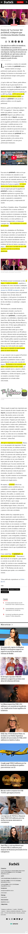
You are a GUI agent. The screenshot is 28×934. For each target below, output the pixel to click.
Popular (5, 599)
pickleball (5, 592)
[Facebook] (12, 41)
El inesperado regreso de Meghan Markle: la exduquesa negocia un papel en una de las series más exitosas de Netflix (12, 650)
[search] (26, 2)
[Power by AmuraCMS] (14, 923)
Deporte (4, 589)
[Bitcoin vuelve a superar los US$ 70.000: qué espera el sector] (14, 780)
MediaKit (20, 909)
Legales (15, 909)
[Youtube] (14, 919)
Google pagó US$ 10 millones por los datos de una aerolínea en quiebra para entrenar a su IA (13, 765)
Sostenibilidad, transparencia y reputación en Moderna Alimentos (15, 609)
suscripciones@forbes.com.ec (7, 890)
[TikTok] (22, 919)
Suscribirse (20, 2)
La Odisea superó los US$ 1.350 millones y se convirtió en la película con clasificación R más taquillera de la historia (13, 707)
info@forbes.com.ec (5, 873)
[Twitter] (9, 41)
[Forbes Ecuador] (8, 2)
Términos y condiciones (6, 909)
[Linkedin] (22, 41)
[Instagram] (12, 919)
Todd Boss (3, 37)
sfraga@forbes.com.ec (5, 886)
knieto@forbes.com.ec (5, 882)
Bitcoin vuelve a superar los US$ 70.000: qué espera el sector (12, 792)
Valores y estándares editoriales (14, 911)
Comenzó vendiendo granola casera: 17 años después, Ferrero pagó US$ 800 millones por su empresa (15, 615)
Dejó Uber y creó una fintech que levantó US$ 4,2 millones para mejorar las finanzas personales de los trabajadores (14, 849)
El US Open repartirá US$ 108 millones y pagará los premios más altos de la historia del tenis (13, 679)
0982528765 (4, 897)
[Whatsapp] (6, 41)
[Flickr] (19, 919)
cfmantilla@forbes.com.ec (16, 878)
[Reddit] (16, 41)
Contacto (3, 911)
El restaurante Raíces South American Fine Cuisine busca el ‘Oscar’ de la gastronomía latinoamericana (14, 603)
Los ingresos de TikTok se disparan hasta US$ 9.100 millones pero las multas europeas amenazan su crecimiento (13, 819)
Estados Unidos (14, 589)
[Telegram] (19, 41)
